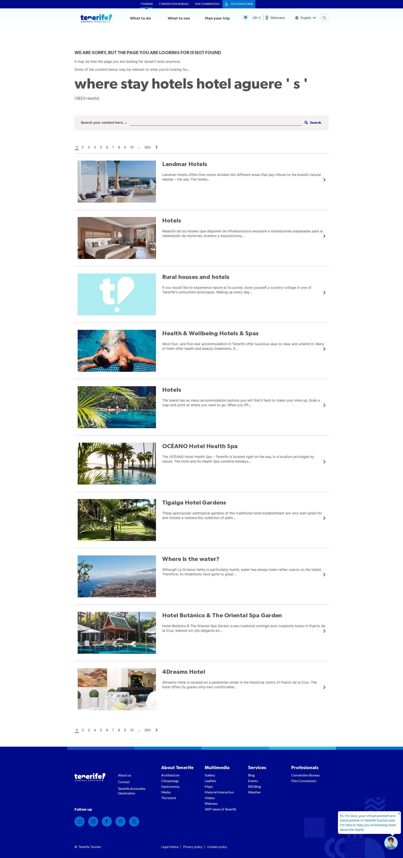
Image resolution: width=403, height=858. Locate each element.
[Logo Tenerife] (96, 19)
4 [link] (95, 147)
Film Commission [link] (207, 4)
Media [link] (165, 792)
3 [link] (89, 147)
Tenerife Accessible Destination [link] (131, 790)
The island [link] (168, 798)
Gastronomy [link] (170, 786)
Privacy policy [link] (193, 847)
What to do (140, 18)
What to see (179, 18)
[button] (312, 122)
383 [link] (147, 147)
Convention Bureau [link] (174, 4)
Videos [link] (210, 798)
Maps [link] (209, 786)
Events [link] (253, 781)
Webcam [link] (211, 803)
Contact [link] (124, 782)
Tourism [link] (146, 4)
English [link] (306, 18)
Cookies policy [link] (217, 847)
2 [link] (83, 147)
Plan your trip (217, 18)
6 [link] (107, 147)
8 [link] (119, 147)
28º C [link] (257, 18)
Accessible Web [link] (242, 4)
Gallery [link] (210, 775)
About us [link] (124, 775)
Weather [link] (254, 792)
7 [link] (113, 147)
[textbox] (216, 122)
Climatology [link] (170, 781)
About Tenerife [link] (177, 767)
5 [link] (101, 147)
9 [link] (125, 147)
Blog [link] (251, 775)
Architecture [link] (170, 775)
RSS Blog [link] (254, 786)
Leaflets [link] (210, 781)
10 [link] (132, 147)
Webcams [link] (277, 18)
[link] (157, 147)
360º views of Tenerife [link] (220, 809)
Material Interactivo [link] (219, 792)
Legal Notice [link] (170, 847)
